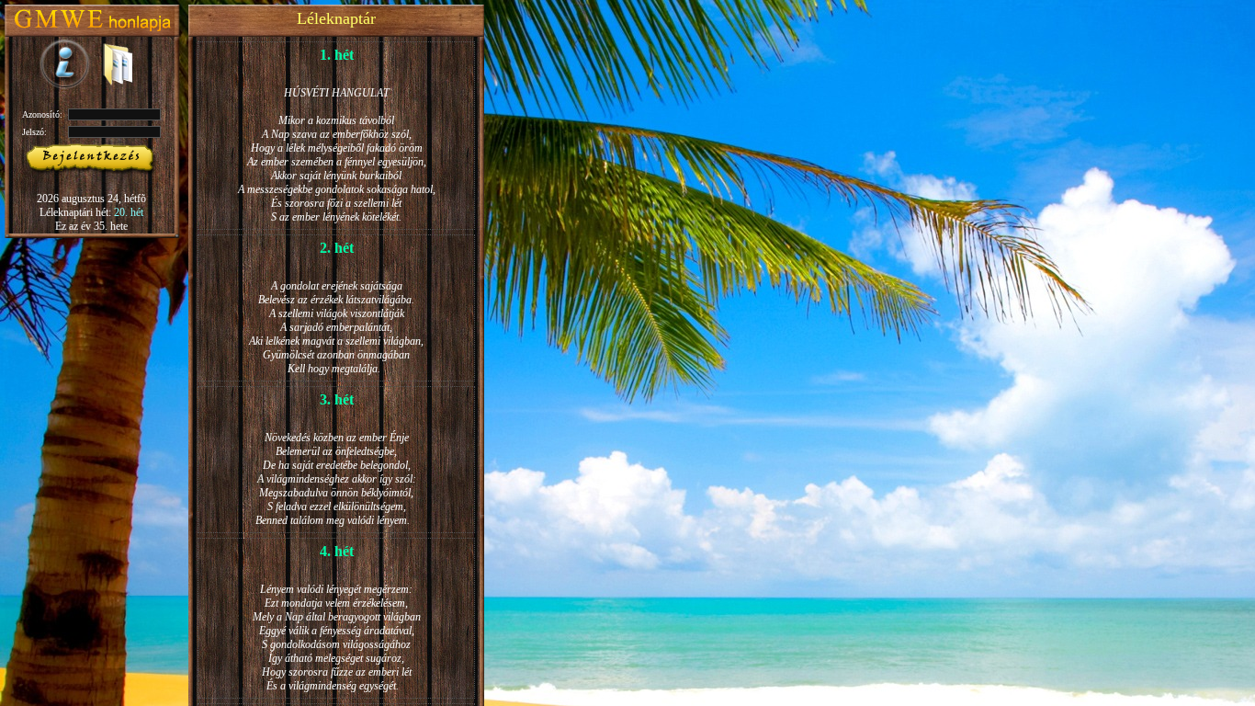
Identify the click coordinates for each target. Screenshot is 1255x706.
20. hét (128, 212)
